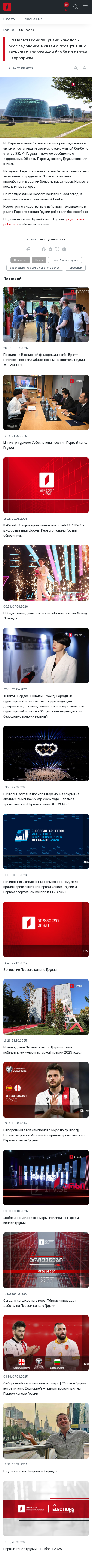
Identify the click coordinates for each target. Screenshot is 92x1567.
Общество (20, 260)
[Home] (7, 7)
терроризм (75, 268)
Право (39, 260)
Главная (9, 30)
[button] (11, 19)
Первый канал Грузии (65, 260)
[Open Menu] (85, 6)
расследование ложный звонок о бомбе (35, 268)
